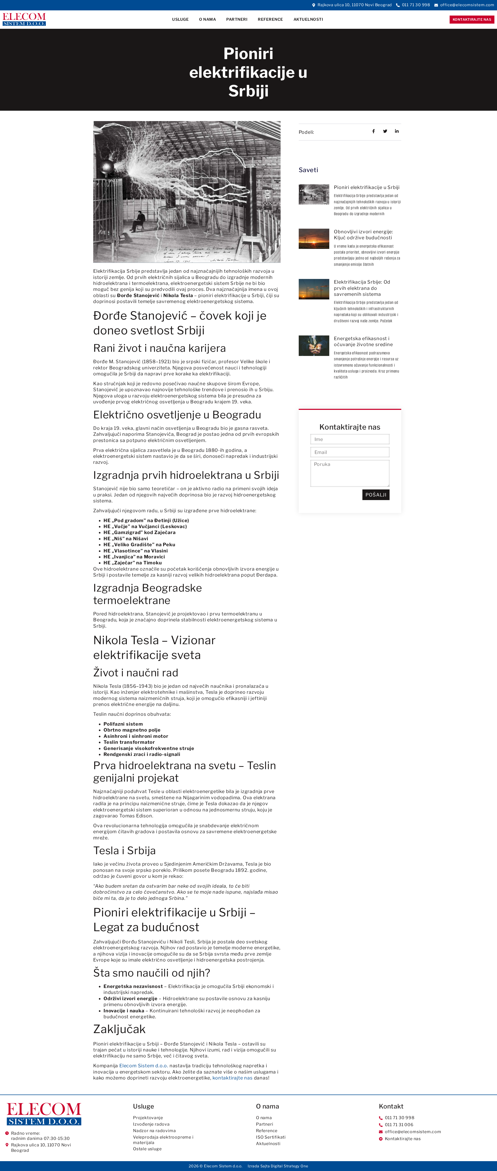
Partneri (236, 19)
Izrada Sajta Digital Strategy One (278, 1166)
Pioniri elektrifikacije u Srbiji (367, 187)
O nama (207, 19)
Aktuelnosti (308, 19)
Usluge (180, 19)
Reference (270, 19)
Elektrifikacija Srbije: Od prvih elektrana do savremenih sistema (362, 288)
